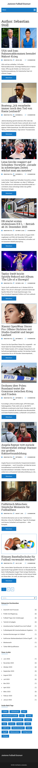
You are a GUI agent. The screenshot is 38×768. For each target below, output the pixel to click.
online (29, 728)
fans (21, 715)
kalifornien (6, 728)
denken (29, 715)
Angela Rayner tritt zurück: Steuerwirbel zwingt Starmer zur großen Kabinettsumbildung (19, 449)
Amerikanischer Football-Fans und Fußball (17, 626)
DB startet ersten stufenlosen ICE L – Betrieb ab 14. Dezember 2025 (17, 224)
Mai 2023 (6, 683)
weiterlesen (9, 77)
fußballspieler (15, 711)
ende (4, 724)
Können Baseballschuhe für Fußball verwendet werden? (18, 558)
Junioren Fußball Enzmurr (19, 4)
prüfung (5, 736)
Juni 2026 (6, 659)
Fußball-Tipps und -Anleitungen (13, 618)
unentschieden (17, 719)
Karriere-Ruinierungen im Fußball (14, 634)
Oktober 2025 (7, 667)
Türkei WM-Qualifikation (11, 646)
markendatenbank (18, 728)
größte (28, 724)
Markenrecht (7, 642)
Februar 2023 (7, 696)
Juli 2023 (6, 679)
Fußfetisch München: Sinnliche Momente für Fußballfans (15, 507)
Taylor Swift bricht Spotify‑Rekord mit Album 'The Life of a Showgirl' (17, 276)
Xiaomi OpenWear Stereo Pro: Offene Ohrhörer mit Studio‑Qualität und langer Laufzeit (17, 331)
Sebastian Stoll (8, 60)
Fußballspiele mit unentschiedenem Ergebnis (18, 630)
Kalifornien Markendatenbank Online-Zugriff (17, 638)
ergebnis (28, 719)
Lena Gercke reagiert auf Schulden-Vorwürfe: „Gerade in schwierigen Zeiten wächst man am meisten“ (18, 166)
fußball (5, 711)
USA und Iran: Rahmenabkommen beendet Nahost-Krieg (18, 53)
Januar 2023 (7, 700)
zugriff (5, 732)
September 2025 (8, 671)
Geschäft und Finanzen (11, 610)
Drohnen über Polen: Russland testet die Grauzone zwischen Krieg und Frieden (17, 390)
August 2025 (7, 675)
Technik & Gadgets (9, 622)
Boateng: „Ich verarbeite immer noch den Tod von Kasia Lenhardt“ (16, 108)
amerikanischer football (10, 715)
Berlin (24, 711)
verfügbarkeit (27, 732)
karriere (12, 724)
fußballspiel (6, 719)
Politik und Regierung (10, 614)
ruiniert (20, 724)
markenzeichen (15, 732)
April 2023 (6, 687)
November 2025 (8, 663)
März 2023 (6, 691)
